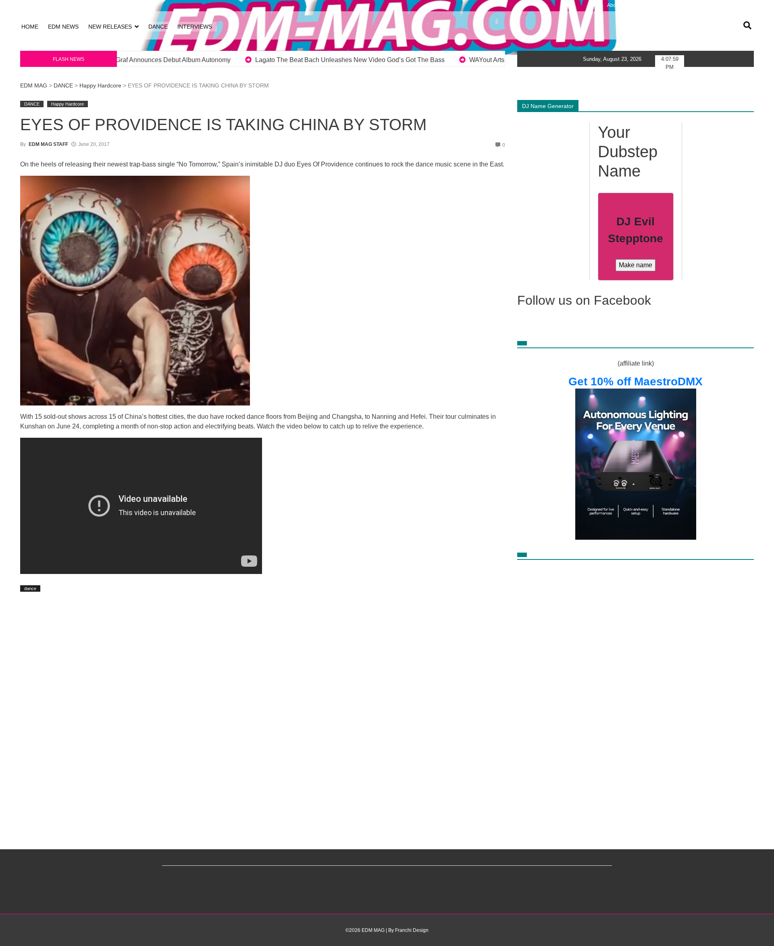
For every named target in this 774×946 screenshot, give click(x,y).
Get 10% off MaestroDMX (635, 381)
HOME (29, 26)
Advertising (694, 5)
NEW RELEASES (110, 26)
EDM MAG (33, 85)
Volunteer (720, 5)
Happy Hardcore (100, 85)
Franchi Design (412, 930)
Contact (743, 5)
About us (616, 5)
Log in (27, 5)
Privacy (670, 5)
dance (30, 588)
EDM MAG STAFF (48, 144)
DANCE (158, 26)
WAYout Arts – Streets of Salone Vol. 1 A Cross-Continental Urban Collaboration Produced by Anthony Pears (462, 59)
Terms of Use (644, 5)
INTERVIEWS (194, 26)
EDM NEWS (63, 26)
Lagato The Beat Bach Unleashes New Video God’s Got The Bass (189, 59)
